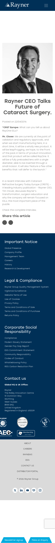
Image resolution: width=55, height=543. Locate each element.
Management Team (14, 256)
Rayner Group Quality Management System (27, 287)
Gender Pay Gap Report (17, 346)
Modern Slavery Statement (18, 342)
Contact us (27, 465)
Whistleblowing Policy (16, 362)
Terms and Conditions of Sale (20, 307)
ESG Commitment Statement (20, 350)
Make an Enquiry (40, 540)
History (8, 264)
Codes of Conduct (14, 358)
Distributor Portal (27, 471)
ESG (27, 460)
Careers (9, 260)
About (27, 443)
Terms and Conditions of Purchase (22, 311)
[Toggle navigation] (46, 5)
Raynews (27, 454)
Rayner (31, 191)
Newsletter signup (14, 540)
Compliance (11, 338)
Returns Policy (12, 315)
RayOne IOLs (9, 130)
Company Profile (13, 252)
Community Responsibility (18, 354)
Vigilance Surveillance (15, 291)
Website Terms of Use (16, 295)
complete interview (25, 210)
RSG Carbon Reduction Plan (19, 366)
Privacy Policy (11, 303)
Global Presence (13, 248)
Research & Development (17, 268)
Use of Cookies (12, 299)
